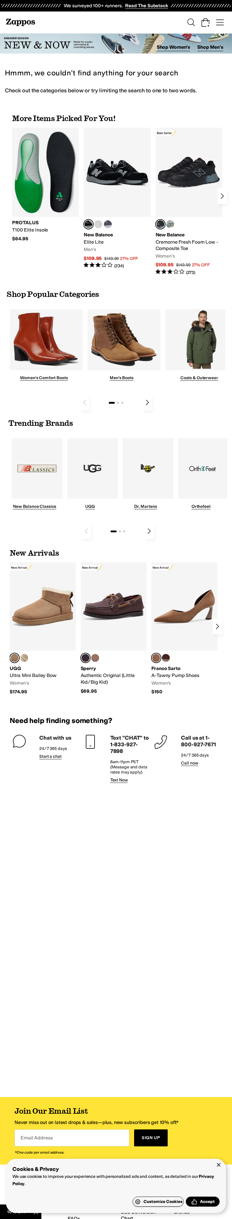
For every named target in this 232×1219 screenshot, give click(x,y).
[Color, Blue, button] (98, 224)
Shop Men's (210, 47)
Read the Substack (146, 5)
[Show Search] (191, 22)
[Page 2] (118, 403)
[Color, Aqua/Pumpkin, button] (170, 224)
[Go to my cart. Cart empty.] (205, 22)
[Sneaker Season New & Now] (116, 44)
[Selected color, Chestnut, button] (14, 658)
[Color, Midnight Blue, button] (95, 658)
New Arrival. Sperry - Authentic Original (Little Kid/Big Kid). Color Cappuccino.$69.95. (114, 628)
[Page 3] (122, 403)
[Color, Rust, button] (166, 658)
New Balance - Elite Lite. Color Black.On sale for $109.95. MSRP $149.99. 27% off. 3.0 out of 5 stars (117, 198)
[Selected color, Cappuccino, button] (85, 658)
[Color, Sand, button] (24, 658)
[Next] (222, 196)
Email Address (37, 1138)
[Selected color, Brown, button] (156, 658)
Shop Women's (173, 47)
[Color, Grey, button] (108, 224)
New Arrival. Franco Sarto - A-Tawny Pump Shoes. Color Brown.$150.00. (184, 628)
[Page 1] (112, 403)
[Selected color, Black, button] (88, 224)
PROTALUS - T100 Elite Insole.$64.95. (45, 185)
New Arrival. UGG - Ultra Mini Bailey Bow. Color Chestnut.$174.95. (43, 628)
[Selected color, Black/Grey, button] (160, 224)
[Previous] (84, 402)
